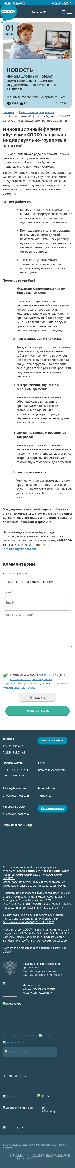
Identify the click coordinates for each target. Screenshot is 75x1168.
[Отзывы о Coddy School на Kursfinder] (30, 1052)
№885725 (9, 874)
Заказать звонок (62, 2)
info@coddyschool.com (52, 770)
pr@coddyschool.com (16, 795)
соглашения (47, 675)
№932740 (39, 874)
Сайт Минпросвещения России (42, 975)
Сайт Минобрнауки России (39, 971)
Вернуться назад (38, 710)
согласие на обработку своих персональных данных (27, 681)
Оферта (24, 1158)
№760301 (44, 871)
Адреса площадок (14, 2)
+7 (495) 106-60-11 (14, 746)
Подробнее (44, 795)
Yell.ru (21, 1075)
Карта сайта (17, 1154)
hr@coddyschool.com (16, 814)
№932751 (9, 878)
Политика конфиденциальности (50, 1154)
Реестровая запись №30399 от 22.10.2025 (28, 922)
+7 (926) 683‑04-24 (14, 751)
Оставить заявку (52, 808)
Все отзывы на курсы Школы (21, 1035)
